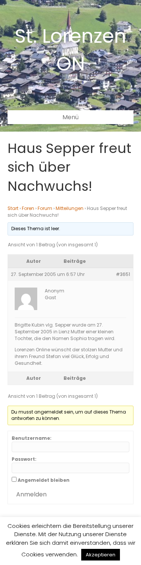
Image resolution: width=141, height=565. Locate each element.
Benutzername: (32, 438)
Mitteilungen (69, 208)
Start (13, 208)
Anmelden (31, 494)
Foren (28, 208)
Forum (45, 208)
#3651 (123, 274)
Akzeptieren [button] (100, 554)
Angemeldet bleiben (44, 480)
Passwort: (24, 459)
